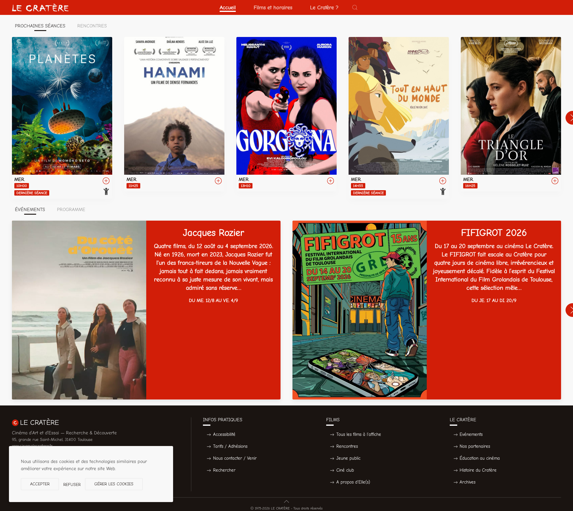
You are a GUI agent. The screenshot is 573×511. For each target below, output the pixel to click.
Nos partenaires (475, 446)
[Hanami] (174, 114)
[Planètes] (62, 118)
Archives (467, 482)
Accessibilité (224, 434)
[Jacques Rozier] (146, 310)
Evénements (471, 434)
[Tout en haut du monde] (399, 118)
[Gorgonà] (286, 114)
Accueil (228, 7)
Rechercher (224, 470)
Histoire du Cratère (478, 470)
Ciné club (345, 470)
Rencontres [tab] (92, 26)
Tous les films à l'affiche (358, 434)
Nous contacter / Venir (235, 458)
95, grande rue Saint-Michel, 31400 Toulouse (52, 439)
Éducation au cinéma (480, 458)
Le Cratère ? (324, 7)
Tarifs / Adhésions (230, 446)
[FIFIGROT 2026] (426, 310)
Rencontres (347, 446)
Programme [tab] (71, 209)
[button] (355, 7)
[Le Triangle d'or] (511, 114)
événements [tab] (30, 209)
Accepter (40, 484)
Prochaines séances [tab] (40, 26)
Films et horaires (273, 7)
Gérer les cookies (113, 484)
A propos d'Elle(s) (353, 482)
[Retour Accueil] (40, 7)
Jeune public (348, 458)
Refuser (72, 484)
